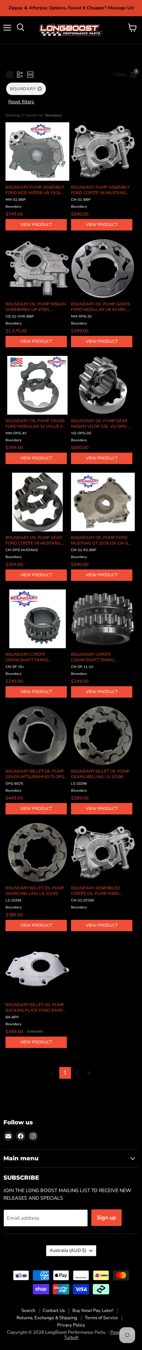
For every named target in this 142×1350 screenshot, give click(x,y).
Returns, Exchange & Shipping (47, 1318)
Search (28, 1310)
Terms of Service (101, 1318)
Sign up (106, 1217)
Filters (121, 73)
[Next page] (88, 1073)
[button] (10, 74)
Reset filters (21, 101)
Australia (68, 1250)
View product (36, 224)
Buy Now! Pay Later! (92, 1310)
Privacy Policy (71, 1325)
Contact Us (54, 1310)
